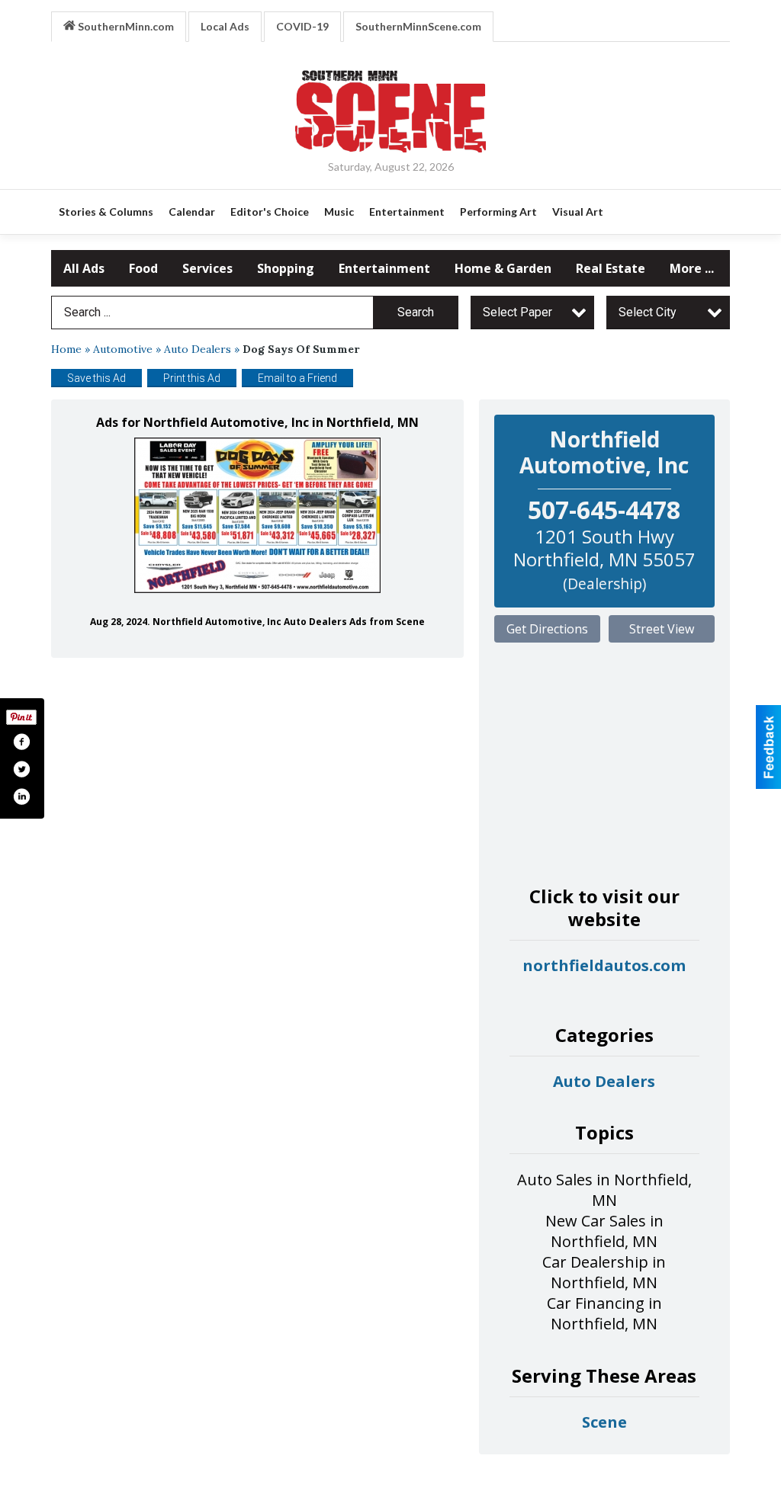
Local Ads (225, 26)
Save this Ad (96, 378)
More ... (692, 268)
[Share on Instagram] (21, 796)
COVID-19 (302, 26)
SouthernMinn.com (125, 26)
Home (66, 349)
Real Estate (610, 268)
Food (143, 268)
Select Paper (517, 312)
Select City (648, 312)
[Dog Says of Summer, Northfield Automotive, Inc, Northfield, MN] (257, 515)
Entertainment (384, 268)
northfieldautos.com (604, 965)
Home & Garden (503, 268)
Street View (661, 628)
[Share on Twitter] (21, 769)
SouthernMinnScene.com (418, 26)
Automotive (123, 349)
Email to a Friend (297, 378)
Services (207, 268)
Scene (604, 1422)
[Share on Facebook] (21, 741)
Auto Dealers (197, 349)
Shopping (285, 268)
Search (415, 312)
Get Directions (547, 628)
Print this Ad (191, 378)
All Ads (83, 268)
